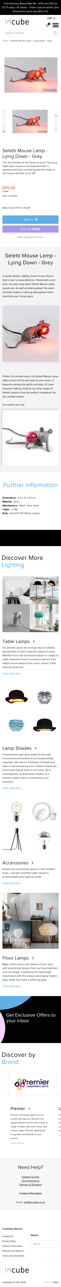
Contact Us (8, 1236)
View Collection (11, 673)
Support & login (30, 1176)
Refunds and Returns (13, 1251)
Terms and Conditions (13, 1256)
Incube (16, 1282)
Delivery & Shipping (30, 1184)
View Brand (17, 1143)
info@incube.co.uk (34, 1202)
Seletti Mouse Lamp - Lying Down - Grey (31, 41)
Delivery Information (12, 1246)
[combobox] (14, 32)
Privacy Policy (9, 1241)
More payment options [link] (30, 237)
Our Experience (30, 1180)
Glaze (56, 1282)
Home (5, 41)
